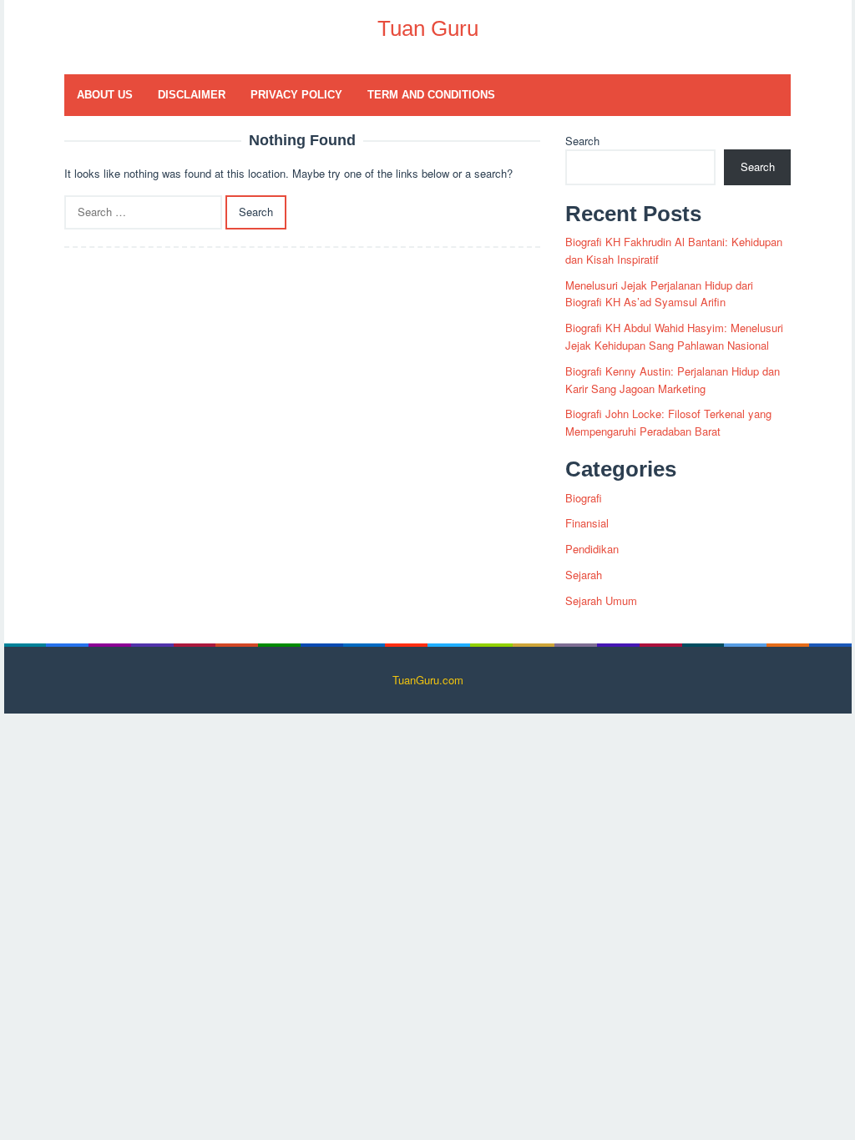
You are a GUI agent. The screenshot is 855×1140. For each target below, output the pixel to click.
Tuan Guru (427, 28)
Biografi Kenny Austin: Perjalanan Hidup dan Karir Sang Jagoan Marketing (672, 379)
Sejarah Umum (601, 600)
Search (582, 141)
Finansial (587, 523)
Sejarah (583, 575)
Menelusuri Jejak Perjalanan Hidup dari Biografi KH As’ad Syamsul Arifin (659, 293)
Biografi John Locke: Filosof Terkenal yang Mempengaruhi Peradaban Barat (668, 422)
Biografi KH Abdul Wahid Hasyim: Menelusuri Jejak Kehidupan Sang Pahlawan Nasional (674, 336)
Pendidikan (592, 549)
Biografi (583, 498)
